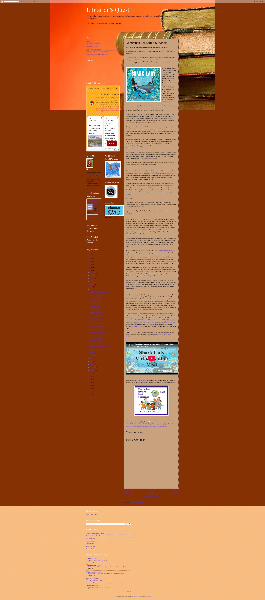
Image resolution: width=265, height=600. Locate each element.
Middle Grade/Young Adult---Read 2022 (97, 54)
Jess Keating (154, 173)
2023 (90, 253)
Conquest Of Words (95, 306)
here (153, 322)
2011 (90, 388)
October (92, 278)
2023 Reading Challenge (94, 201)
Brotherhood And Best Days (97, 332)
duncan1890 (137, 596)
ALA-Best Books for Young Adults (95, 533)
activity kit (136, 326)
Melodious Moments (95, 323)
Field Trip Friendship (95, 301)
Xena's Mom (92, 169)
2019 (90, 264)
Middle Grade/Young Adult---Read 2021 (97, 52)
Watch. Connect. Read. (94, 565)
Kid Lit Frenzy (143, 380)
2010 (90, 391)
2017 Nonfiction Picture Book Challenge (141, 424)
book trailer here (170, 322)
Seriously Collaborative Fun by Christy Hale (99, 587)
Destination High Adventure (97, 295)
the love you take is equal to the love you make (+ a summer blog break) (106, 573)
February (92, 367)
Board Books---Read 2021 (93, 46)
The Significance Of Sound (97, 326)
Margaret (96, 205)
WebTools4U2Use (90, 538)
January (92, 370)
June (91, 290)
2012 (90, 385)
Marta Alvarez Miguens (165, 251)
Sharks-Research (162, 426)
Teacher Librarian (90, 541)
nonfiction (155, 426)
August (92, 284)
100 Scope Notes (92, 559)
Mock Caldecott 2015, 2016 (93, 44)
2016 (90, 374)
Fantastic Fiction (90, 549)
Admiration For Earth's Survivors (98, 312)
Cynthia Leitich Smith (94, 579)
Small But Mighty (94, 315)
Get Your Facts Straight (96, 349)
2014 (90, 379)
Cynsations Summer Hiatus (95, 580)
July (91, 287)
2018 (90, 267)
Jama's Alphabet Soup (94, 572)
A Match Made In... (95, 321)
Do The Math (93, 355)
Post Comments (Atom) (137, 502)
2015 (90, 377)
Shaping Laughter (94, 309)
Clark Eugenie (156, 424)
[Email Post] (149, 422)
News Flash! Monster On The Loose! (99, 346)
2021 (90, 259)
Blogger (149, 596)
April (91, 362)
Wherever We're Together (96, 318)
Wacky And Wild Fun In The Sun (98, 292)
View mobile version (151, 496)
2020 (90, 262)
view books (98, 220)
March (92, 364)
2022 (90, 256)
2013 (90, 382)
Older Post (175, 492)
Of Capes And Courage (96, 303)
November (93, 275)
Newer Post (128, 492)
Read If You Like (90, 546)
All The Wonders (142, 320)
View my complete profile (93, 188)
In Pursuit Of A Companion (97, 329)
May (91, 359)
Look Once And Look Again (97, 298)
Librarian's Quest (107, 9)
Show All (129, 591)
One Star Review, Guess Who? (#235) (97, 560)
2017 (90, 270)
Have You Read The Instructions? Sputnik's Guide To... (104, 335)
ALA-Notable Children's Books (94, 536)
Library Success (90, 543)
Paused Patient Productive (97, 341)
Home (151, 492)
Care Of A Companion (96, 344)
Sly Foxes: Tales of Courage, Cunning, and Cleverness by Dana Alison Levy (107, 567)
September (93, 281)
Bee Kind (92, 352)
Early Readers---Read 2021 (93, 49)
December (93, 272)
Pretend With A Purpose (96, 338)
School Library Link (91, 514)
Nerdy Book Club (150, 324)
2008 (90, 394)
